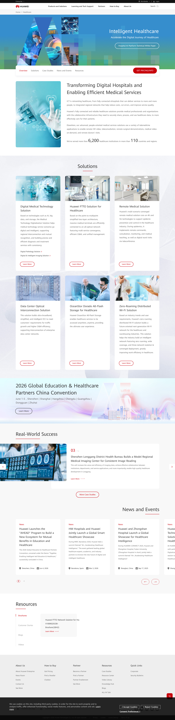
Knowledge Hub (108, 684)
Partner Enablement (80, 680)
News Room (20, 675)
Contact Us (20, 684)
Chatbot (47, 680)
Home (18, 12)
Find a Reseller (49, 675)
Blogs (104, 688)
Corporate (134, 671)
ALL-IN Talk (106, 692)
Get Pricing (48, 671)
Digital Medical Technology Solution (36, 208)
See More (19, 688)
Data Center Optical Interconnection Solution (35, 308)
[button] (3, 467)
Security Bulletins (137, 675)
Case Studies (106, 671)
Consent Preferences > (130, 711)
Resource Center (108, 675)
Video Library (107, 680)
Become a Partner (79, 671)
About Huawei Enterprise (25, 671)
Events (18, 680)
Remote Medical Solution (134, 206)
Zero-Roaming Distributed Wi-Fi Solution (135, 308)
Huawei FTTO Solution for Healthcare (85, 208)
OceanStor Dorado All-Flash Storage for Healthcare (86, 308)
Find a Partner (78, 675)
